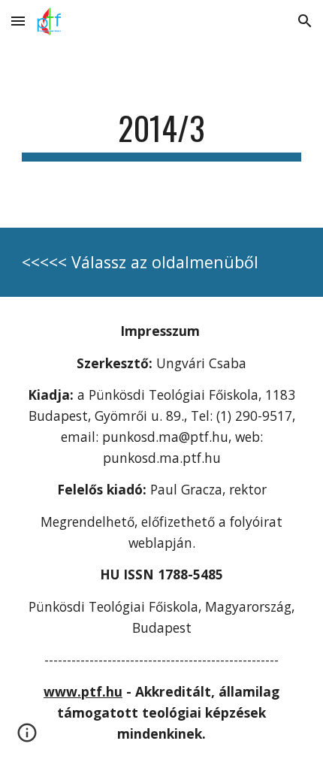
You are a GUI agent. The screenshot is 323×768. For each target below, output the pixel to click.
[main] (162, 135)
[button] (18, 20)
